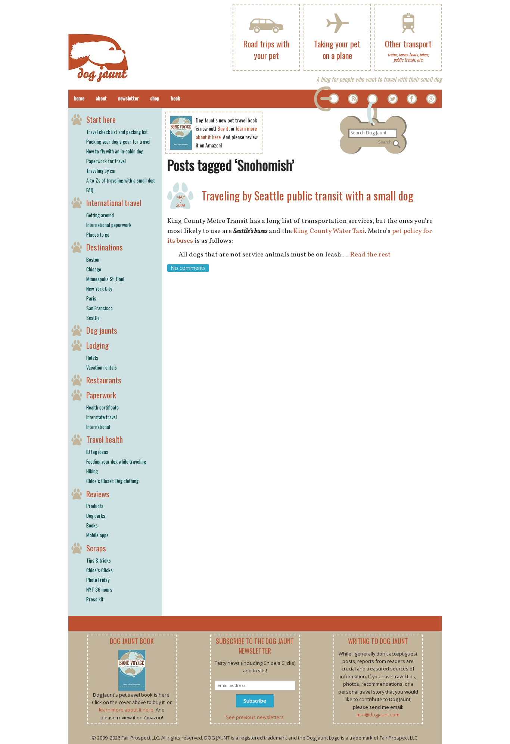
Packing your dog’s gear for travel (118, 141)
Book (175, 98)
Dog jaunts (101, 330)
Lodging (97, 345)
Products (94, 506)
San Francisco (99, 308)
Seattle (93, 317)
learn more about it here (126, 709)
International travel (113, 202)
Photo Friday (97, 579)
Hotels (92, 357)
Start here (101, 119)
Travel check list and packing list (117, 132)
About (101, 98)
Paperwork (101, 395)
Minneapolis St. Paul (105, 279)
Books (92, 525)
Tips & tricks (98, 560)
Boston (92, 259)
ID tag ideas (97, 451)
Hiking (92, 471)
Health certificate (102, 407)
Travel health (104, 439)
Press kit (94, 599)
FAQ (89, 190)
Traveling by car (101, 170)
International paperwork (108, 224)
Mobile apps (97, 535)
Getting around (100, 215)
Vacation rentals (101, 367)
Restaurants (103, 380)
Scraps (96, 548)
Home (79, 98)
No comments (188, 267)
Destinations (104, 247)
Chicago (93, 269)
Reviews (97, 493)
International (98, 426)
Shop (154, 98)
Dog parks (95, 515)
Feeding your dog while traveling (116, 461)
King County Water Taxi (329, 231)
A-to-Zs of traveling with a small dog (120, 180)
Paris (91, 298)
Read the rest (370, 254)
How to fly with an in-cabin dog (114, 151)
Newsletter (128, 98)
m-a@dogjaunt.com (378, 714)
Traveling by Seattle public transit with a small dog (307, 195)
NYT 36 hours (99, 589)
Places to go (97, 234)
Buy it (222, 128)
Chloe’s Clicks (99, 570)
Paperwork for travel (106, 161)
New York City (99, 288)
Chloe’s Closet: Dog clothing (112, 481)
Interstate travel (101, 417)
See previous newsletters (255, 717)
